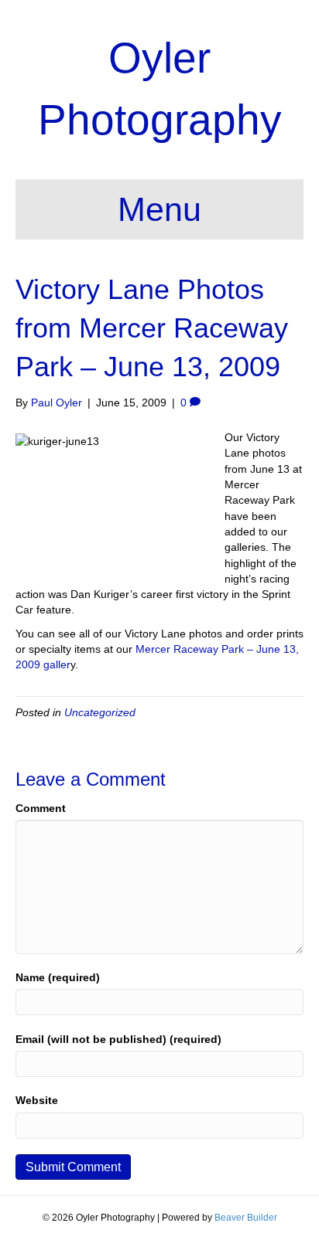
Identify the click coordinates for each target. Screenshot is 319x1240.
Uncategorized (99, 712)
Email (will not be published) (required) (118, 1039)
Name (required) (57, 977)
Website (36, 1100)
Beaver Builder (245, 1217)
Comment (40, 808)
